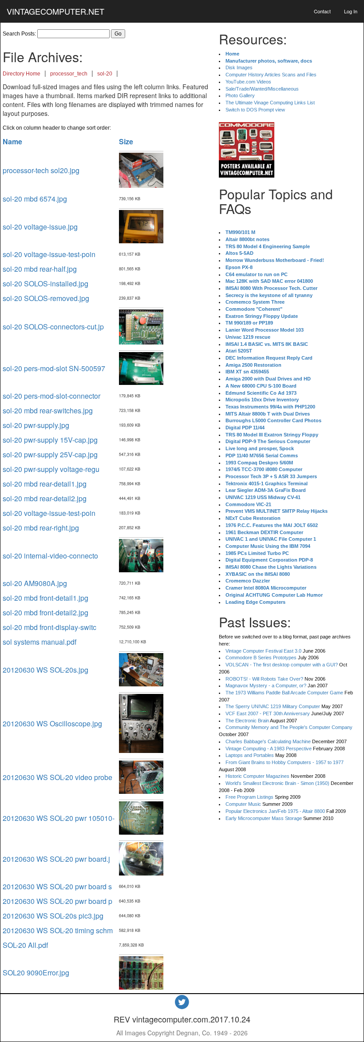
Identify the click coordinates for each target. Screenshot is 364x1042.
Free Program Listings (249, 797)
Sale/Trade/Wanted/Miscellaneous (262, 88)
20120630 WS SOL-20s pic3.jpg (53, 916)
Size (126, 141)
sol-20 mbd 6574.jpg (35, 199)
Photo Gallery (240, 95)
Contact (322, 11)
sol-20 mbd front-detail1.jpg (45, 598)
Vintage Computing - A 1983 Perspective (269, 748)
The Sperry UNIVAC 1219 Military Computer (273, 706)
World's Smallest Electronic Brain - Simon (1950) (277, 783)
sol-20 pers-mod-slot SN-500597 (54, 368)
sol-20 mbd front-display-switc (49, 627)
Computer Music (243, 804)
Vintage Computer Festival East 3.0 (263, 651)
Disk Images (239, 67)
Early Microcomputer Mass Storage (264, 818)
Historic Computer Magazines (257, 776)
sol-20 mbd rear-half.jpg (40, 269)
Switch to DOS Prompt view (255, 109)
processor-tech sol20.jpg (41, 170)
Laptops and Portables (250, 755)
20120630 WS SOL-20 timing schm (58, 930)
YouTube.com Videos (248, 81)
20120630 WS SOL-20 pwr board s (57, 886)
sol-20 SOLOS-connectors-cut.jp (53, 326)
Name (12, 141)
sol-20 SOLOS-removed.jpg (46, 298)
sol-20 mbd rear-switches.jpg (48, 410)
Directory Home (21, 74)
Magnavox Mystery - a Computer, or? (266, 685)
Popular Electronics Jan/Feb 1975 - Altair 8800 (275, 811)
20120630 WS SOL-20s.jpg (45, 670)
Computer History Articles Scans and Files (271, 74)
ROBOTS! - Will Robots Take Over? (264, 678)
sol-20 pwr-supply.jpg (36, 425)
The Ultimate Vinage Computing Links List (270, 102)
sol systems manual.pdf (39, 642)
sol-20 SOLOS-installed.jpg (45, 283)
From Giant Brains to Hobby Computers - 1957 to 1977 (285, 762)
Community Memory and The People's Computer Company (289, 727)
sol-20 (104, 74)
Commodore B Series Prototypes (261, 657)
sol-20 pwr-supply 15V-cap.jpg (50, 440)
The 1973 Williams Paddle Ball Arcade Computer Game (284, 692)
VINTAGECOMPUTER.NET (55, 11)
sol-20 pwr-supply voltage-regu (51, 469)
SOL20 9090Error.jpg (36, 972)
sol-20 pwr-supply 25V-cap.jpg (50, 454)
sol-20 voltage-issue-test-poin (49, 254)
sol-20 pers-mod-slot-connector (51, 396)
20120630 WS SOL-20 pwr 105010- (59, 818)
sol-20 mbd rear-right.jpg (41, 528)
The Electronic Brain (247, 720)
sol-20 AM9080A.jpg (35, 583)
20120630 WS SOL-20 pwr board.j (56, 859)
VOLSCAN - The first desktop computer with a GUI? (282, 664)
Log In (350, 11)
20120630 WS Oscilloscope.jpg (52, 723)
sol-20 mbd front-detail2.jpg (45, 612)
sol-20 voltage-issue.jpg (40, 227)
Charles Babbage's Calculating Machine (268, 741)
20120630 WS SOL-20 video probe (57, 777)
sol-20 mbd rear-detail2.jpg (45, 498)
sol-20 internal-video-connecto (50, 556)
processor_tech (68, 74)
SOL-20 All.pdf (25, 945)
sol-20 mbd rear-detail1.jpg (45, 484)
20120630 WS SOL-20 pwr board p (57, 901)
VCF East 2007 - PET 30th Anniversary (268, 713)
